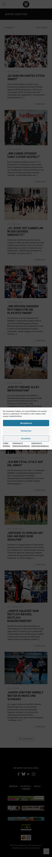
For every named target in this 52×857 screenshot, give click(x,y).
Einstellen (26, 438)
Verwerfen (26, 430)
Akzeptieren (26, 423)
